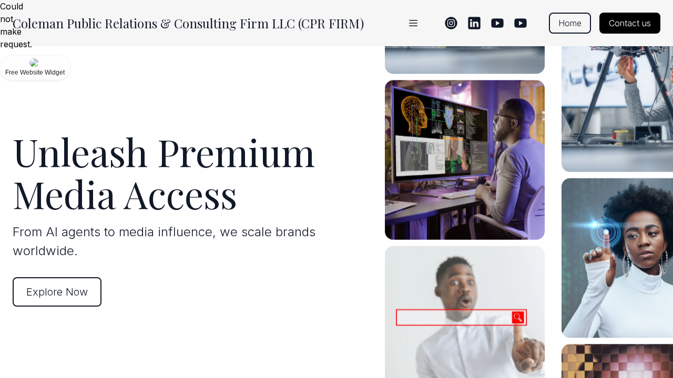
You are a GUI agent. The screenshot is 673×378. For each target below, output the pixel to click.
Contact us (630, 23)
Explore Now (57, 292)
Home (570, 23)
